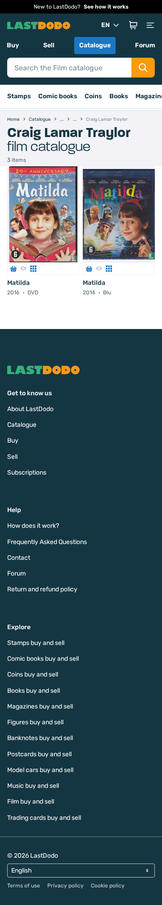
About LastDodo (30, 409)
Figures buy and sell (35, 722)
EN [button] (105, 25)
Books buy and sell (33, 691)
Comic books (57, 96)
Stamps (19, 96)
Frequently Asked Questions (47, 542)
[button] (133, 25)
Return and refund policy (42, 589)
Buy (13, 45)
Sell (48, 45)
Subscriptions (26, 472)
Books (118, 96)
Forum (145, 45)
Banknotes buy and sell (40, 738)
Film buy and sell (30, 801)
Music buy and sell (33, 786)
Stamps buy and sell (35, 643)
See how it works (106, 7)
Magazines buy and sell (40, 706)
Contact (18, 558)
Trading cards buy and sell (44, 818)
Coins (93, 96)
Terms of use (23, 885)
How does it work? (33, 526)
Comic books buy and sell (43, 659)
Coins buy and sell (32, 674)
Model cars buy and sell (40, 770)
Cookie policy (108, 885)
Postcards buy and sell (39, 754)
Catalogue (95, 45)
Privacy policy (65, 885)
